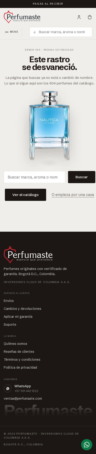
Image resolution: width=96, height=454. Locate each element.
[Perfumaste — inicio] (22, 17)
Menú (14, 31)
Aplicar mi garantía (18, 316)
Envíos (9, 301)
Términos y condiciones (22, 359)
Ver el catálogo (25, 194)
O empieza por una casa (73, 194)
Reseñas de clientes (19, 351)
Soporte (10, 324)
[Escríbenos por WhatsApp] (86, 444)
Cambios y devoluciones (22, 309)
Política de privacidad (20, 367)
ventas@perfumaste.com (23, 398)
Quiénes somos (15, 344)
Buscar (81, 177)
